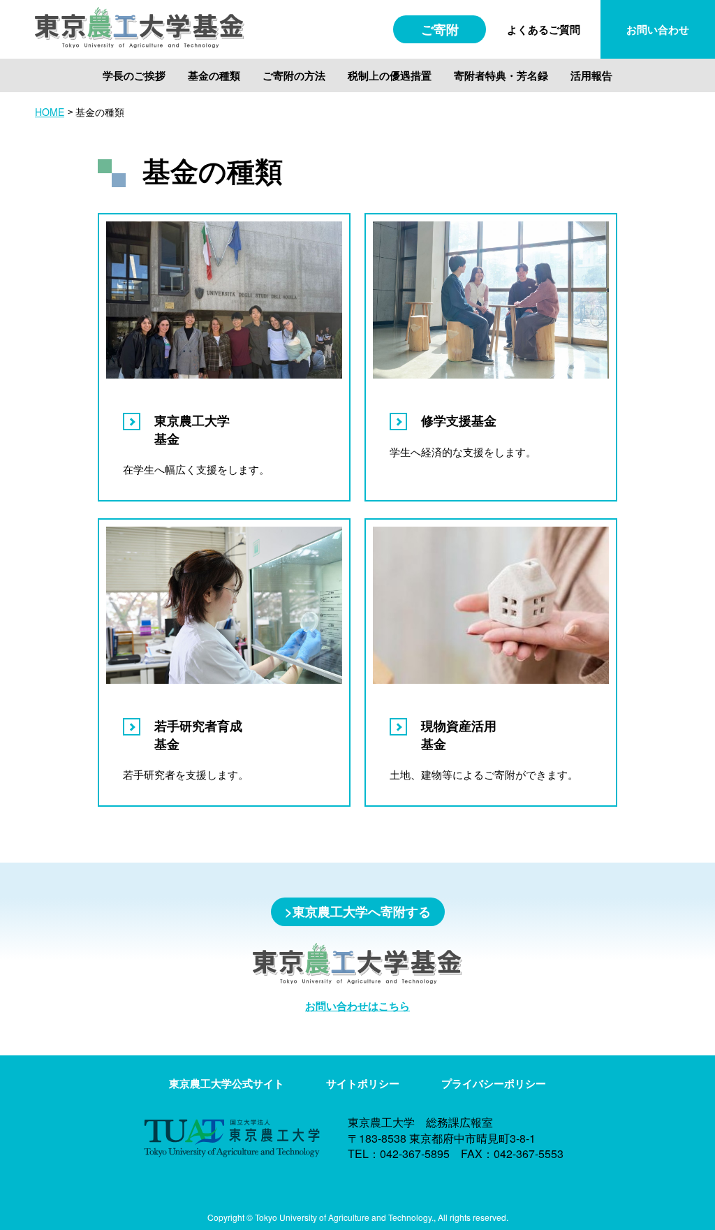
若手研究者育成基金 (198, 734)
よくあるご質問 (543, 29)
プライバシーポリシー (493, 1083)
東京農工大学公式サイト (226, 1083)
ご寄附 (440, 29)
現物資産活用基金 (458, 734)
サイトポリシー (362, 1083)
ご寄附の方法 (294, 75)
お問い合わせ (657, 29)
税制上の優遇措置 (390, 75)
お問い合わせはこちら (357, 1005)
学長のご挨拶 (134, 75)
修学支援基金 (458, 420)
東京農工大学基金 (192, 429)
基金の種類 (214, 75)
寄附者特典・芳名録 (501, 75)
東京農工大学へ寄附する (362, 911)
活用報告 (591, 75)
